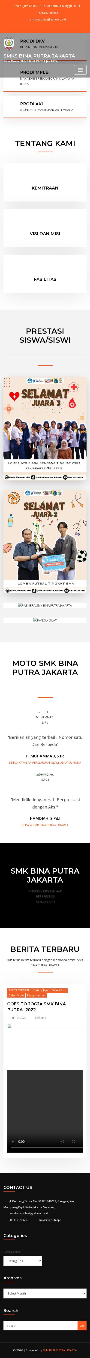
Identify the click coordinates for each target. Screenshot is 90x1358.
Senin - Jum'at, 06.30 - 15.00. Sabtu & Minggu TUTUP (47, 6)
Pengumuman (36, 995)
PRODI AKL (32, 103)
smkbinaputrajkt (49, 1220)
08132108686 (18, 1220)
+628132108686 (47, 13)
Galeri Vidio (16, 995)
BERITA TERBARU (19, 990)
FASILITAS (45, 279)
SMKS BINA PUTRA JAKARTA (39, 56)
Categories (12, 1252)
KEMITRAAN (45, 188)
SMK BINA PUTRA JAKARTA (60, 1350)
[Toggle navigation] (80, 70)
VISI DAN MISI (45, 233)
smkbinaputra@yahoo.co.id (48, 19)
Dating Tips (40, 990)
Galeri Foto (59, 990)
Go (82, 1325)
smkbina (40, 1018)
